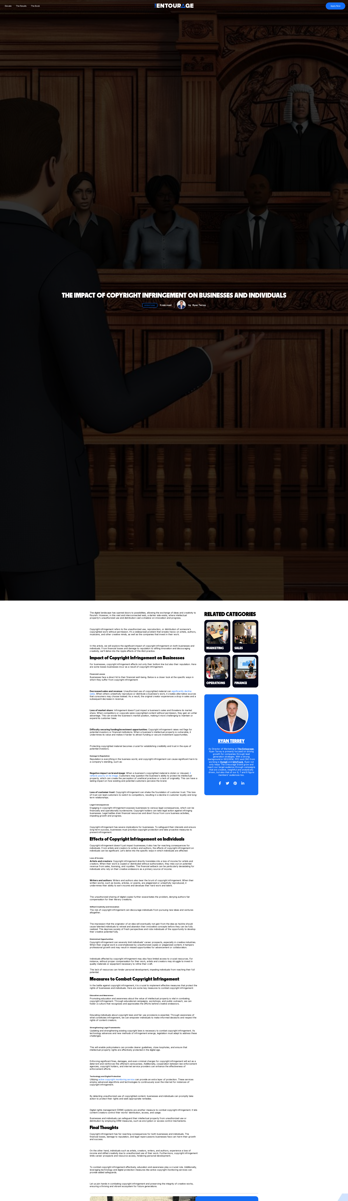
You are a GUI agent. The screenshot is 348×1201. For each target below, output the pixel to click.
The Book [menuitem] (35, 6)
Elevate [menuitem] (8, 6)
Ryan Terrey (199, 305)
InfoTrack (238, 762)
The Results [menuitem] (21, 6)
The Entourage (245, 748)
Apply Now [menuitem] (335, 6)
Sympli (223, 762)
